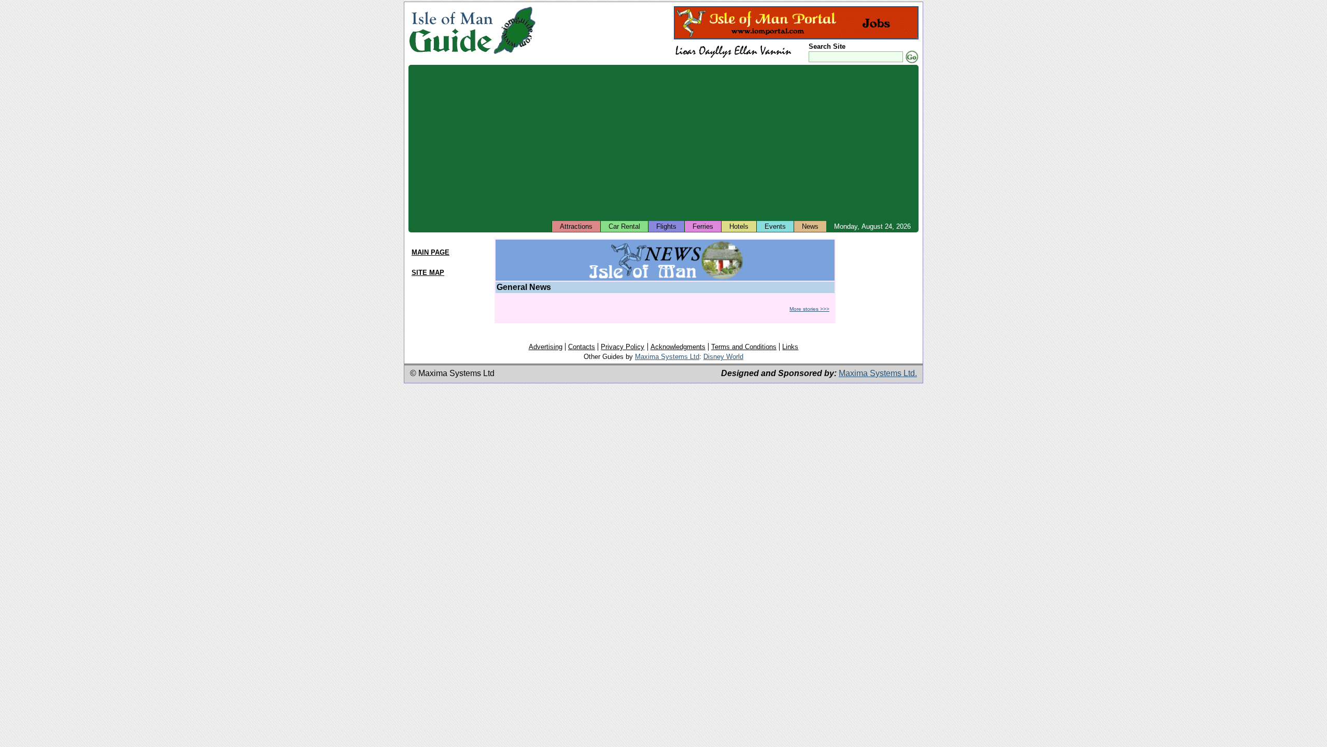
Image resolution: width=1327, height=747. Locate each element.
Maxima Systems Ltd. (878, 373)
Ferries (703, 226)
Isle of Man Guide (450, 30)
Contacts (581, 347)
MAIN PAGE (430, 252)
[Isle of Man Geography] (514, 54)
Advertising (545, 347)
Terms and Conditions (744, 347)
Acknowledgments (678, 347)
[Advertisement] (663, 142)
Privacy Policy (622, 347)
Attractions (576, 226)
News (810, 226)
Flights (666, 226)
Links (790, 347)
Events (775, 226)
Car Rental (624, 226)
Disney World (723, 357)
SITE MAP (428, 272)
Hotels (739, 226)
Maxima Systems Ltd (667, 357)
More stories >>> (809, 309)
